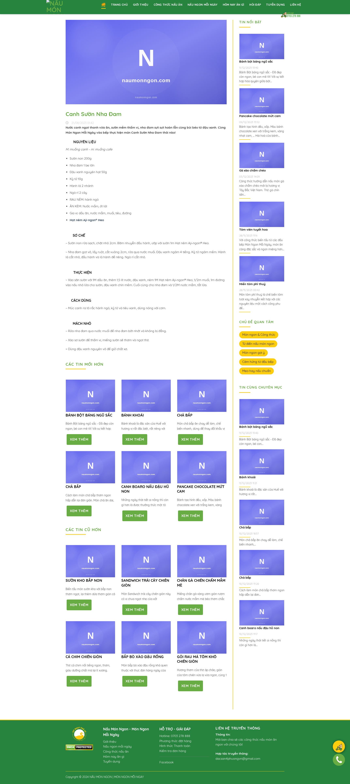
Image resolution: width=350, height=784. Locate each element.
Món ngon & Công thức (258, 335)
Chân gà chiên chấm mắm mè (201, 582)
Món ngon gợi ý (253, 353)
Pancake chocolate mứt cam (200, 489)
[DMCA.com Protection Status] (79, 747)
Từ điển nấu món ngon (258, 344)
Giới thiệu (140, 4)
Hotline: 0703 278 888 (174, 736)
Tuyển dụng (275, 4)
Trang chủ (119, 4)
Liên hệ (295, 4)
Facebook (166, 762)
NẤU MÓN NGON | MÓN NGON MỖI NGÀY (117, 777)
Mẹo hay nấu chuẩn (256, 371)
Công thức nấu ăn (168, 4)
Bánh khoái (132, 415)
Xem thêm (79, 439)
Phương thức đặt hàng (175, 741)
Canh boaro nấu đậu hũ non (145, 489)
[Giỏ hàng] (339, 747)
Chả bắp (184, 415)
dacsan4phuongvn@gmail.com (238, 759)
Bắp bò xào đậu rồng (142, 656)
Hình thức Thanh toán (174, 746)
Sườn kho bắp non (84, 580)
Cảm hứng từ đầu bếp (257, 362)
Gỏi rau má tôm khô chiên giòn (197, 659)
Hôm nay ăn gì (233, 4)
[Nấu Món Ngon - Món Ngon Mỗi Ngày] (61, 7)
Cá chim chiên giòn (84, 656)
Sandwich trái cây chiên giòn (145, 582)
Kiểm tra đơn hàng (172, 751)
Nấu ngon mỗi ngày (203, 4)
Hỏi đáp (255, 4)
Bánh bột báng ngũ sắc (89, 415)
